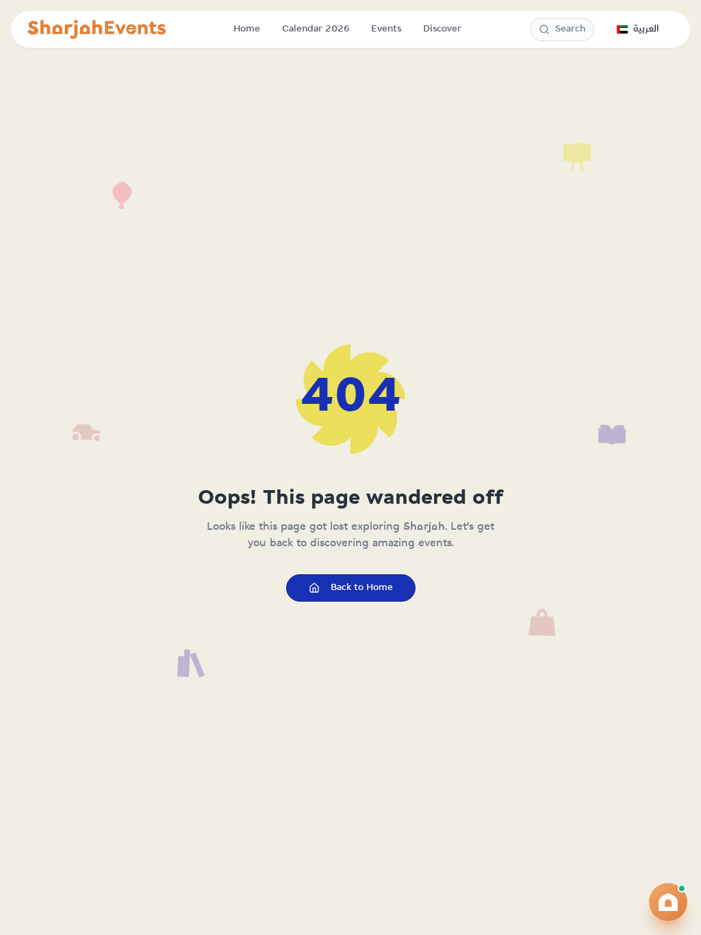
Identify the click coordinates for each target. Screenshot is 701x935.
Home (246, 29)
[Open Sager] (668, 902)
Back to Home (362, 587)
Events (386, 29)
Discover (442, 29)
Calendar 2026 (315, 29)
